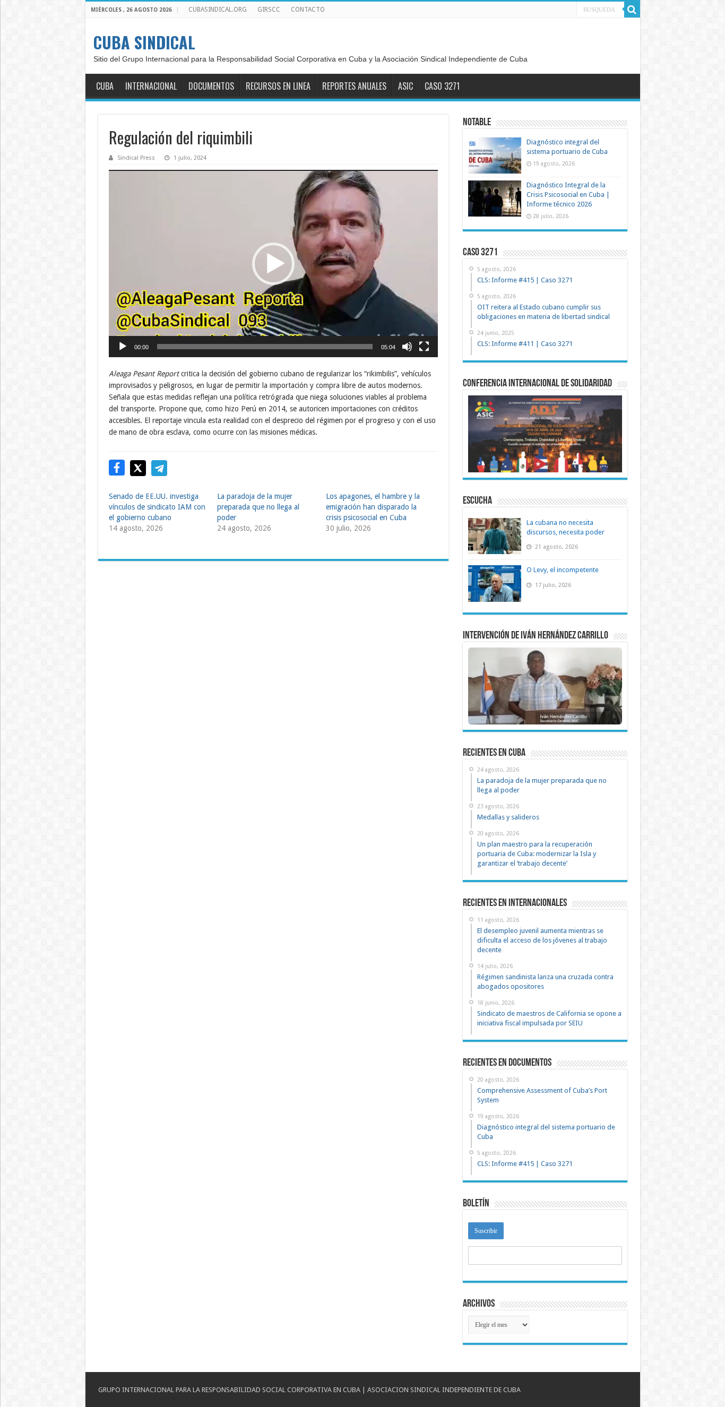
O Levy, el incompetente (563, 570)
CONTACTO (308, 9)
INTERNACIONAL (151, 86)
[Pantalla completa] (424, 346)
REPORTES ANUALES (354, 86)
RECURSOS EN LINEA (278, 86)
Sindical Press (136, 157)
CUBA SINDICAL (144, 42)
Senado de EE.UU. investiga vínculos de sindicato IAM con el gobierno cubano (157, 507)
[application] (273, 263)
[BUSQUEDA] (632, 10)
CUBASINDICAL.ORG (217, 9)
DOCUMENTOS (211, 86)
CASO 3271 (442, 86)
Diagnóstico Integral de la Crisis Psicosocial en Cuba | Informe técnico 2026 (568, 194)
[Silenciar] (407, 346)
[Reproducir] (122, 346)
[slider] (265, 346)
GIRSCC (268, 9)
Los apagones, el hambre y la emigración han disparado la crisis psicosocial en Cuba (373, 507)
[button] (273, 264)
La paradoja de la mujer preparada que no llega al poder (258, 507)
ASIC (405, 86)
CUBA (105, 86)
